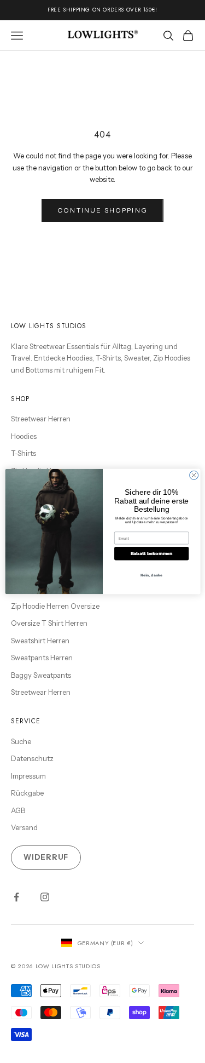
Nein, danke (151, 575)
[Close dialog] (193, 475)
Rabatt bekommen (151, 553)
